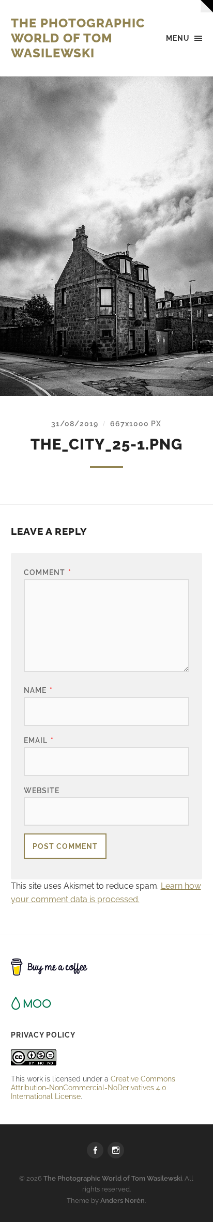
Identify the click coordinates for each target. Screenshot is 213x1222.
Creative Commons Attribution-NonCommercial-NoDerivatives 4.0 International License (93, 1087)
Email (39, 740)
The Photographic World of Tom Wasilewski (78, 38)
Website (41, 790)
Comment (47, 572)
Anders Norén (122, 1200)
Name (38, 690)
